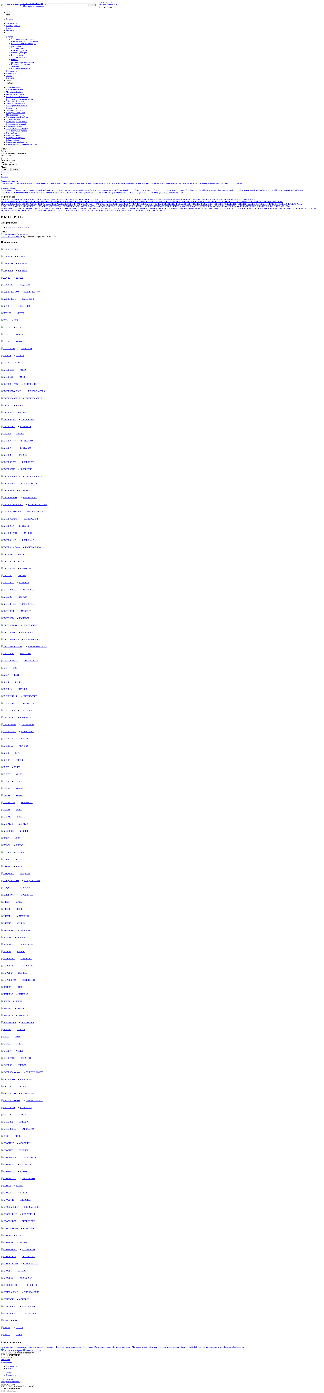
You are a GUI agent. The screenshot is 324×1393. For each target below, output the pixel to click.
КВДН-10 (11, 199)
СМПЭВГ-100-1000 (108, 208)
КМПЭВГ (258, 202)
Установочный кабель (144, 190)
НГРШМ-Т (251, 206)
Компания (5, 1360)
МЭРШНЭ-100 (232, 206)
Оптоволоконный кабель (251, 190)
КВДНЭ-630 (84, 199)
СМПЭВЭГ (143, 208)
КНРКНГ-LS (199, 204)
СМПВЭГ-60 (73, 208)
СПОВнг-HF (205, 208)
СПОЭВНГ (14, 211)
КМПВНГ (229, 199)
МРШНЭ (148, 206)
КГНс (99, 199)
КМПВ (145, 199)
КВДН (4, 199)
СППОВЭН (114, 211)
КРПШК (55, 206)
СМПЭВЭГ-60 (154, 208)
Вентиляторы (17, 55)
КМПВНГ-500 (240, 199)
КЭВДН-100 (78, 206)
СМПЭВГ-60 (122, 208)
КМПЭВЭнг (101, 204)
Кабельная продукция (20, 69)
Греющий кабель (90, 192)
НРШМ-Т (279, 206)
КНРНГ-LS (245, 204)
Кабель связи (180, 190)
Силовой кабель (8, 190)
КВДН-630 (28, 199)
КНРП (253, 204)
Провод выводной (22, 192)
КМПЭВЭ (7, 204)
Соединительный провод (41, 192)
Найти (9, 83)
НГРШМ (242, 206)
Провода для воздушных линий (103, 190)
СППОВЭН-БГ (126, 211)
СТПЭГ (161, 211)
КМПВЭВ (38, 202)
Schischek (15, 66)
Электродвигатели (19, 57)
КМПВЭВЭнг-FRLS (150, 202)
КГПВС (119, 199)
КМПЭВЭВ (30, 204)
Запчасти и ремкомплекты (22, 62)
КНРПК (259, 204)
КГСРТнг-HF (129, 199)
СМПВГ (27, 208)
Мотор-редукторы (19, 53)
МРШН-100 (139, 206)
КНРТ (265, 204)
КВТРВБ (93, 199)
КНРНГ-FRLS (224, 204)
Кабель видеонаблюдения (141, 192)
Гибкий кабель (123, 192)
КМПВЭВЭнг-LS (166, 202)
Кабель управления (23, 190)
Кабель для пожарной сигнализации (167, 192)
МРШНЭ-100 (158, 206)
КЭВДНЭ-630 (115, 206)
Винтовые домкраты (20, 50)
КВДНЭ (36, 199)
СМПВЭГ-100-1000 (59, 208)
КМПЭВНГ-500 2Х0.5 (11, 237)
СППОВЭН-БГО (140, 211)
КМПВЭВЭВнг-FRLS (131, 202)
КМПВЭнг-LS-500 (218, 202)
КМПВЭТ (231, 202)
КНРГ (138, 204)
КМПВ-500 (164, 199)
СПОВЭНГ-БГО (302, 208)
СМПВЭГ (46, 208)
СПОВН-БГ (181, 208)
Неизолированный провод (78, 190)
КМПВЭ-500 (28, 202)
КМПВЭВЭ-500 (115, 202)
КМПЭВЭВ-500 (42, 204)
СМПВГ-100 (36, 208)
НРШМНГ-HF (268, 206)
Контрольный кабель (58, 190)
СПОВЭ (239, 208)
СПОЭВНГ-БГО (52, 211)
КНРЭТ (7, 206)
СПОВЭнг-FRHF (261, 208)
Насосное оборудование (21, 64)
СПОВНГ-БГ (217, 208)
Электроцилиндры (19, 48)
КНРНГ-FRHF (211, 204)
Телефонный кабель (194, 190)
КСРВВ (62, 206)
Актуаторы (16, 46)
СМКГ (14, 208)
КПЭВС (47, 206)
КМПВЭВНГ (61, 202)
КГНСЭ (112, 199)
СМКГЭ (20, 208)
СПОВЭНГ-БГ (288, 208)
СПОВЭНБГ (248, 208)
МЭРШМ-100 (178, 206)
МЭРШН (188, 206)
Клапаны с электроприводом (23, 44)
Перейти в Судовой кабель (17, 227)
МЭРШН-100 (197, 206)
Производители (13, 26)
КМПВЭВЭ (102, 202)
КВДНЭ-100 (45, 199)
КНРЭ (277, 204)
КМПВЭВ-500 (49, 202)
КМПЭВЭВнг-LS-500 (86, 204)
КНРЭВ (283, 204)
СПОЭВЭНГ (73, 211)
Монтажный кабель (40, 190)
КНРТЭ (271, 204)
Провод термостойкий (213, 190)
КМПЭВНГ (268, 202)
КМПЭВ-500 (248, 202)
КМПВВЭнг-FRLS (209, 199)
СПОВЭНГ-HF (275, 208)
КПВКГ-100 (33, 206)
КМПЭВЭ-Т (126, 204)
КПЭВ (41, 206)
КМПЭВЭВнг (55, 204)
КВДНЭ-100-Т (72, 199)
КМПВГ (221, 199)
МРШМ (124, 206)
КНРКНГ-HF (188, 204)
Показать (5, 170)
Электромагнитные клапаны (23, 39)
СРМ (149, 211)
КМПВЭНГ (179, 202)
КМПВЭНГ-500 (191, 202)
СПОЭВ (5, 211)
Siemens (14, 60)
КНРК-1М (150, 204)
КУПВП (69, 206)
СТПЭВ (154, 211)
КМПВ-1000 (153, 199)
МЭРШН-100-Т (210, 206)
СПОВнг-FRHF (193, 208)
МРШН (131, 206)
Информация (6, 1362)
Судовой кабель (268, 190)
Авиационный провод (107, 192)
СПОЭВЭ (64, 211)
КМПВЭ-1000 (17, 202)
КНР (134, 204)
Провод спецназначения (164, 190)
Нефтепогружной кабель (286, 190)
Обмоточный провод (126, 190)
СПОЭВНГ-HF (26, 211)
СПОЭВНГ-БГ (39, 211)
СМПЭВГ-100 (94, 208)
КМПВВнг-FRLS (176, 199)
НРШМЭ (7, 208)
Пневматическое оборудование (24, 41)
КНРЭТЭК (23, 206)
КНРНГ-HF (235, 204)
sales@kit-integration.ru (108, 5)
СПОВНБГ (171, 208)
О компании (11, 23)
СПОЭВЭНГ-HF (86, 211)
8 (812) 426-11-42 (106, 2)
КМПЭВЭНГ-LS (113, 204)
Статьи (9, 28)
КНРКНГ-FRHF (162, 204)
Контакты (10, 30)
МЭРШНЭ (221, 206)
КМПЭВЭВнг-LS (69, 204)
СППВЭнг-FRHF (101, 211)
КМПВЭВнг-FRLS (75, 202)
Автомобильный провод (62, 192)
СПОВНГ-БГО (229, 208)
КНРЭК (290, 204)
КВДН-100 (19, 199)
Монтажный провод (231, 190)
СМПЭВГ (83, 208)
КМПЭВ (239, 202)
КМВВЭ (138, 199)
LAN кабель (78, 192)
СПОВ (164, 208)
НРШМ (259, 206)
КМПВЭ (7, 202)
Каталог (9, 19)
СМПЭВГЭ (133, 208)
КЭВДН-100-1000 (91, 206)
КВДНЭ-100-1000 (58, 199)
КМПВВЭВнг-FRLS (192, 199)
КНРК (143, 204)
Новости (10, 1368)
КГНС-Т (105, 199)
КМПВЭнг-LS (204, 202)
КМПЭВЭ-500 (18, 204)
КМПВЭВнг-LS (90, 202)
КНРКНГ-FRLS (176, 204)
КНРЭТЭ (14, 206)
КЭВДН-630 (104, 206)
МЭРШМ (168, 206)
